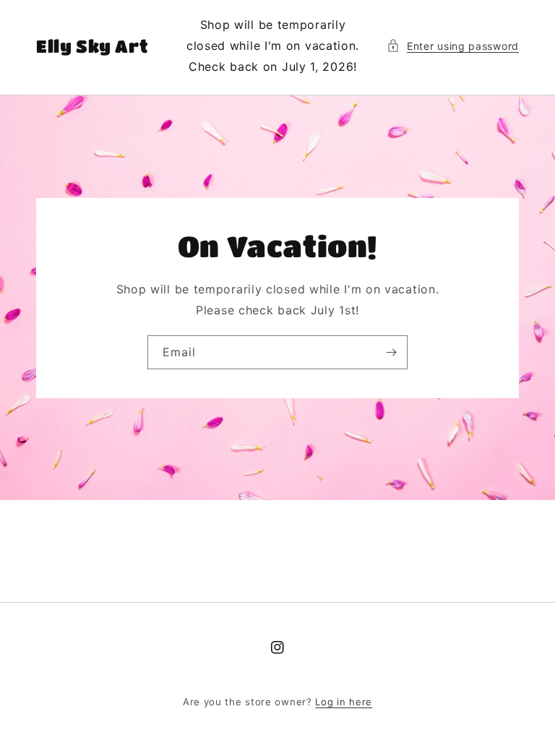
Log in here (343, 701)
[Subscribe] (391, 352)
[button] (453, 46)
